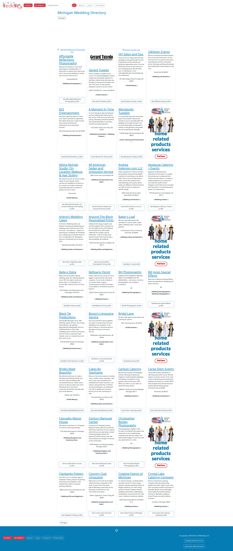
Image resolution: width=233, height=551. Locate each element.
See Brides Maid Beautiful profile (72, 410)
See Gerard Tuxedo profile (102, 101)
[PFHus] (161, 133)
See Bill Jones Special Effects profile (161, 304)
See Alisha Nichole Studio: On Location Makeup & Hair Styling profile (72, 206)
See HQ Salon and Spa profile (131, 101)
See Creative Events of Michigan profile (131, 514)
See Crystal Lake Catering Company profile (161, 514)
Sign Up (29, 538)
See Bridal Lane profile (131, 361)
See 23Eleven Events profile (161, 101)
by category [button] (39, 5)
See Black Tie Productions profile (72, 361)
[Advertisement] (116, 34)
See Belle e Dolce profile (72, 306)
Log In (38, 538)
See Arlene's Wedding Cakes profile (72, 263)
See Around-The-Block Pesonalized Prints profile (101, 263)
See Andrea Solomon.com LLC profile (131, 208)
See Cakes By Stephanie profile (101, 410)
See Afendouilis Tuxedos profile (131, 157)
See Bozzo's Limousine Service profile (101, 360)
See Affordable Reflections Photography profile (72, 100)
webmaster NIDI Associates (194, 546)
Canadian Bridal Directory (194, 541)
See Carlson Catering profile (131, 410)
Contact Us (47, 538)
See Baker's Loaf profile (131, 264)
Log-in (90, 5)
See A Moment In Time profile (101, 157)
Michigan (62, 18)
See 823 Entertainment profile (72, 157)
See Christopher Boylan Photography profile (131, 465)
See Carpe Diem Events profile (161, 410)
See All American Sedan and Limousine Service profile (101, 208)
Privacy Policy (58, 538)
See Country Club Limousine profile (101, 514)
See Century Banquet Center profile (101, 465)
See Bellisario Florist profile (101, 306)
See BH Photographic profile (131, 306)
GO (74, 5)
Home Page (100, 5)
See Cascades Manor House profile (72, 465)
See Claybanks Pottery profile (72, 515)
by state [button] (27, 5)
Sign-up (81, 5)
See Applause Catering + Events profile (161, 208)
